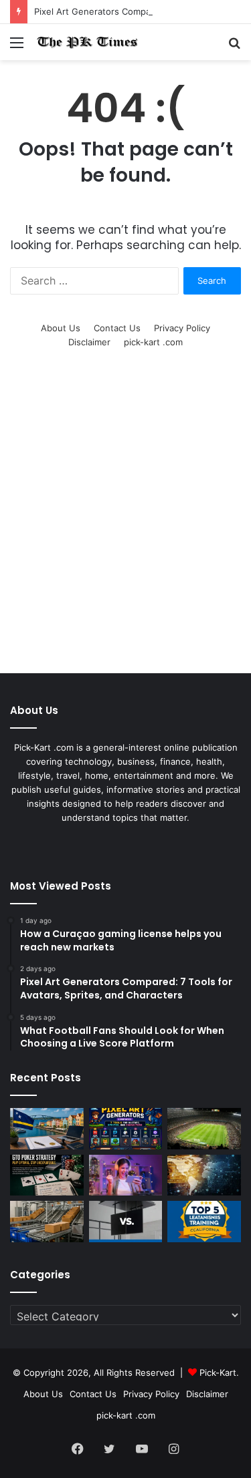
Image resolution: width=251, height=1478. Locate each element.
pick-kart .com (153, 342)
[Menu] (16, 47)
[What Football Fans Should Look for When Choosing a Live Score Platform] (204, 1128)
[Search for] (234, 47)
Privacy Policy (182, 328)
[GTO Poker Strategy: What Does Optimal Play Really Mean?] (47, 1175)
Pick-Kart (217, 1372)
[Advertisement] (125, 528)
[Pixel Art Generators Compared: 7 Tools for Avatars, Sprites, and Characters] (126, 1128)
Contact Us (117, 328)
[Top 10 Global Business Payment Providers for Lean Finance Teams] (204, 1175)
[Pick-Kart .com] (87, 42)
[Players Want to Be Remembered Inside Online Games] (126, 1175)
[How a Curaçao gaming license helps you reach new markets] (47, 1128)
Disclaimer (89, 342)
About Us (60, 328)
